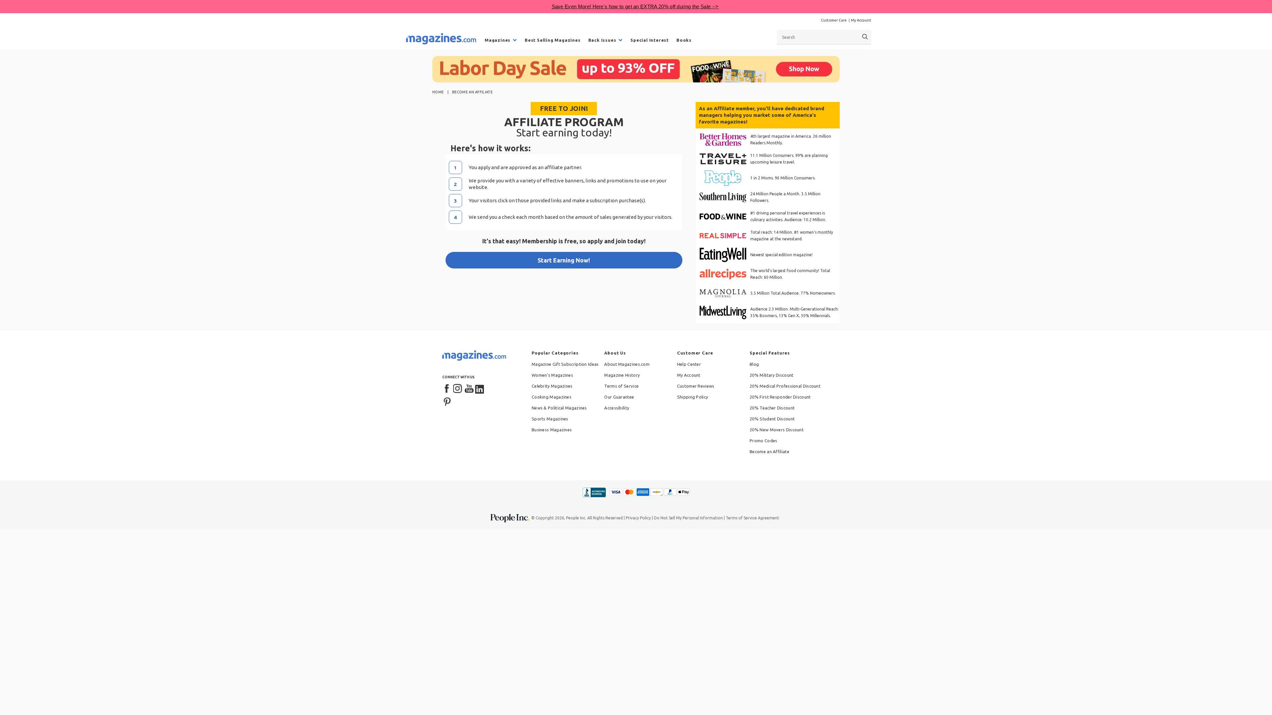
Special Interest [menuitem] (649, 40)
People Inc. (576, 518)
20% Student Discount (772, 418)
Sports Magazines (550, 418)
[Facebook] (447, 389)
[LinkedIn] (480, 389)
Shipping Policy (692, 397)
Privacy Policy (638, 518)
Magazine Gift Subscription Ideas (565, 364)
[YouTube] (469, 389)
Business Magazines (552, 429)
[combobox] (824, 37)
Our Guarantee (619, 397)
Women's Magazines (552, 375)
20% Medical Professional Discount (785, 386)
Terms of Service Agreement (752, 518)
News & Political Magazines (559, 407)
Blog (754, 364)
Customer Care (834, 20)
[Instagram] (458, 389)
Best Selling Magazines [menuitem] (553, 40)
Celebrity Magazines (552, 386)
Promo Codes (763, 440)
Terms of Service (621, 386)
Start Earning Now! (564, 260)
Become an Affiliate (769, 451)
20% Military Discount (771, 375)
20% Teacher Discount (772, 407)
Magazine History (622, 375)
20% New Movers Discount (777, 429)
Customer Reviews (696, 386)
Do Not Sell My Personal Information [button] (688, 518)
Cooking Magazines (551, 397)
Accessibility (616, 407)
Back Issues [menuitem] (602, 40)
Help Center (689, 364)
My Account (861, 20)
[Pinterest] (447, 401)
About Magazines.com (627, 364)
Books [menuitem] (684, 40)
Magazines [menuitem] (497, 40)
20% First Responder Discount (780, 397)
